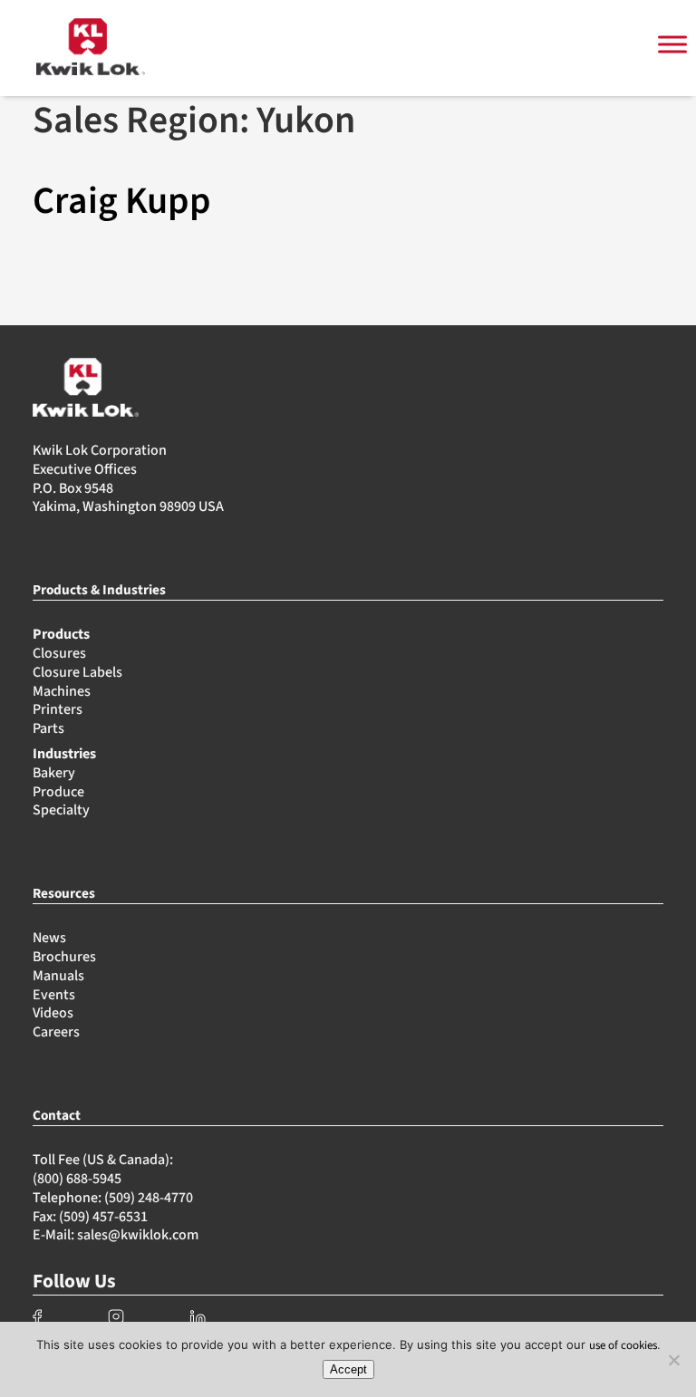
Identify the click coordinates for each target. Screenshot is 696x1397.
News (49, 938)
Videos (53, 1013)
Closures (59, 653)
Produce (58, 792)
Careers (56, 1032)
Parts (48, 728)
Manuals (58, 976)
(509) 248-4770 (148, 1198)
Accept (348, 1369)
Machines (62, 691)
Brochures (64, 957)
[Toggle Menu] (672, 44)
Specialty (61, 810)
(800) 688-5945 (77, 1179)
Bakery (54, 773)
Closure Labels (77, 672)
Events (54, 995)
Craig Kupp (122, 201)
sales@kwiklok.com (137, 1235)
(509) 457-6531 (103, 1217)
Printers (57, 709)
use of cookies (623, 1345)
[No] (673, 1360)
